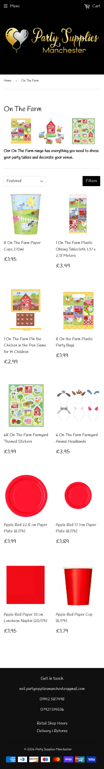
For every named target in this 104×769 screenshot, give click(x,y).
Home (7, 81)
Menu (14, 6)
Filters (91, 181)
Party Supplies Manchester (53, 749)
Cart (95, 6)
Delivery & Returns (52, 731)
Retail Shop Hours (52, 723)
